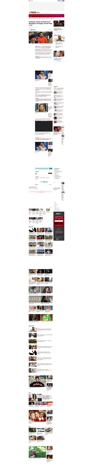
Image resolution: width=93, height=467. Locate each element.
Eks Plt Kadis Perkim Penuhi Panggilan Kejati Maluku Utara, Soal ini (60, 114)
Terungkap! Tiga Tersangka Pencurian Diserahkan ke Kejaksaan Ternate (60, 121)
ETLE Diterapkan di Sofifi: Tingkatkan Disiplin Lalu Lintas (60, 103)
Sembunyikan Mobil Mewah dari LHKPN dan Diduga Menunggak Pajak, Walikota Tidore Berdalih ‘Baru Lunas (40, 241)
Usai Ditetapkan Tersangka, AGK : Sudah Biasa (43, 406)
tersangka (48, 53)
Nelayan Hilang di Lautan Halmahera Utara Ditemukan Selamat (60, 118)
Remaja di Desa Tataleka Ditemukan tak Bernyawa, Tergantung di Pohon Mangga (60, 89)
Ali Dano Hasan (57, 177)
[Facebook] (31, 29)
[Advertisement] (46, 6)
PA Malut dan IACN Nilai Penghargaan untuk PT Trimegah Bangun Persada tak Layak (40, 255)
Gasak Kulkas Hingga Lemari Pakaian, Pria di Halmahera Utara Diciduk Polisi (48, 248)
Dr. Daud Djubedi (57, 178)
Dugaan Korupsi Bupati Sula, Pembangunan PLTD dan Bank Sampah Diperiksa (60, 100)
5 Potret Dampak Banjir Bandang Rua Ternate (40, 441)
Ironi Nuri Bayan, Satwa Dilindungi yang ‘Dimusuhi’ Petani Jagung (32, 433)
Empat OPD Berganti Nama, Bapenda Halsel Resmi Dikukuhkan (44, 335)
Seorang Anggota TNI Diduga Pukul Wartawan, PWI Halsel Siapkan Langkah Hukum (32, 233)
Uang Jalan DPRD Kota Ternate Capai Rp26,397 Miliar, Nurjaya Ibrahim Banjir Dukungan (32, 255)
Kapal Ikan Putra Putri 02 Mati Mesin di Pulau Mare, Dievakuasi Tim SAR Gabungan (60, 107)
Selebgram (47, 177)
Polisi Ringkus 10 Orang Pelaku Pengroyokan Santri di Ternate (37, 406)
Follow (51, 168)
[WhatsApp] (33, 29)
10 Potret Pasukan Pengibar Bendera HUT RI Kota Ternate (32, 441)
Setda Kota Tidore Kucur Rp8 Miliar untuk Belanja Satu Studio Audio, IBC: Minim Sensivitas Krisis (48, 241)
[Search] (58, 12)
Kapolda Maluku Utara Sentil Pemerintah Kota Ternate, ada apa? (60, 92)
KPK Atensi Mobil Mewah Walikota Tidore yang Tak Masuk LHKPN (43, 57)
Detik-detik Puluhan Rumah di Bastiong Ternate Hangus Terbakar (49, 406)
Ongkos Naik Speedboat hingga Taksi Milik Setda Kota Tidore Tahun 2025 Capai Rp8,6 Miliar (43, 139)
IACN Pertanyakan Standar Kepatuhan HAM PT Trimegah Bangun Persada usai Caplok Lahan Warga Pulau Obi (48, 255)
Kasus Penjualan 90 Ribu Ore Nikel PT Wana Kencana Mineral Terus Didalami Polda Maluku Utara (60, 111)
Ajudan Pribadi (47, 46)
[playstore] (60, 234)
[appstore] (56, 234)
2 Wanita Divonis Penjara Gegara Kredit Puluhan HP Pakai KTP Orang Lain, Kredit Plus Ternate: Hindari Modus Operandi (32, 248)
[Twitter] (32, 29)
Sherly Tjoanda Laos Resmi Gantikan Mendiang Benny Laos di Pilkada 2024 (47, 397)
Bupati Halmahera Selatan (58, 171)
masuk (33, 188)
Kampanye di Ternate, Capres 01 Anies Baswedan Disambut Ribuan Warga (31, 406)
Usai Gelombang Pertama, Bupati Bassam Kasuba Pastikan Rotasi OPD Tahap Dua (44, 329)
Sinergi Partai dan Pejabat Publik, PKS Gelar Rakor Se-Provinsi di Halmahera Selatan (44, 347)
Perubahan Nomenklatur (58, 176)
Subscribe (59, 223)
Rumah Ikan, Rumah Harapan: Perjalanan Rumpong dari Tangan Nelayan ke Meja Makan (40, 433)
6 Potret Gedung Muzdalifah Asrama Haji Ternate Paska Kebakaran (48, 433)
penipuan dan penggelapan (42, 95)
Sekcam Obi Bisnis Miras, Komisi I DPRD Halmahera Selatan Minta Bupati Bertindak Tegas (44, 364)
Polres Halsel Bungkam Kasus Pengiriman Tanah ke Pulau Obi (44, 341)
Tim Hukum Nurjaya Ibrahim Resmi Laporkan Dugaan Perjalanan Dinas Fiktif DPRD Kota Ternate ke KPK (40, 248)
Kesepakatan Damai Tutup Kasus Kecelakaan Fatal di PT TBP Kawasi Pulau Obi (44, 370)
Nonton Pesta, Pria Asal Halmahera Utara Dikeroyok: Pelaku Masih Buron (60, 96)
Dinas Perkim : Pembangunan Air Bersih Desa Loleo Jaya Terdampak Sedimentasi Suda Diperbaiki (44, 358)
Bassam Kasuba (57, 170)
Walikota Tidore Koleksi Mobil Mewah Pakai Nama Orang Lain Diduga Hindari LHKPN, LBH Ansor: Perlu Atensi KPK (43, 100)
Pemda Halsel (56, 172)
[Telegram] (34, 29)
